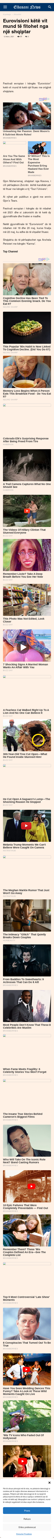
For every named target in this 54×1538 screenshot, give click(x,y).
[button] (49, 1482)
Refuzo (27, 1518)
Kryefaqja (7, 14)
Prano (27, 1510)
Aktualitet (17, 14)
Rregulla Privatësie (24, 1534)
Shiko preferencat (27, 1527)
